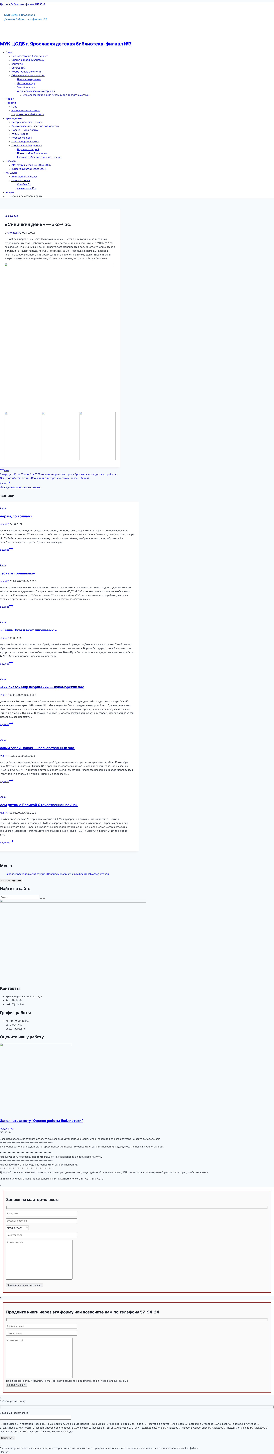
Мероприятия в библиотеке (27, 114)
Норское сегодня (21, 137)
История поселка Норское (27, 122)
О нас (9, 52)
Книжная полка (20, 180)
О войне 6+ (24, 184)
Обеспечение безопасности (28, 75)
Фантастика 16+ (26, 188)
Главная (11, 874)
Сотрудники (18, 67)
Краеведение (14, 118)
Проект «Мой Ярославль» (32, 153)
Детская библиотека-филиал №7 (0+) (22, 4)
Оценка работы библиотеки (27, 59)
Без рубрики (12, 215)
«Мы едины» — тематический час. (20, 485)
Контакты (17, 63)
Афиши (10, 98)
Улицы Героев (19, 133)
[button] (140, 52)
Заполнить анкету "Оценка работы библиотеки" (41, 1121)
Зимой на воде (26, 87)
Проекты (11, 161)
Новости (11, 102)
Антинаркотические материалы (36, 91)
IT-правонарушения (29, 79)
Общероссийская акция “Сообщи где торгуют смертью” (56, 95)
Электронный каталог (24, 176)
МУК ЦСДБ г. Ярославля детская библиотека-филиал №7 (66, 44)
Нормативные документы (26, 71)
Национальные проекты (25, 110)
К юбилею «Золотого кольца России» (39, 157)
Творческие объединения (26, 145)
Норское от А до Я (28, 149)
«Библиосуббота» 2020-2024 (28, 168)
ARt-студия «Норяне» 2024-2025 (31, 165)
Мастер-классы (99, 874)
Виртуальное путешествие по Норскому (35, 126)
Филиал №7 (15, 232)
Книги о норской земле (25, 141)
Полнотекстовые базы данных (29, 56)
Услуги (10, 192)
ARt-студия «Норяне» (44, 874)
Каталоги (11, 172)
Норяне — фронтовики (24, 130)
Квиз (14, 106)
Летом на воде (26, 83)
